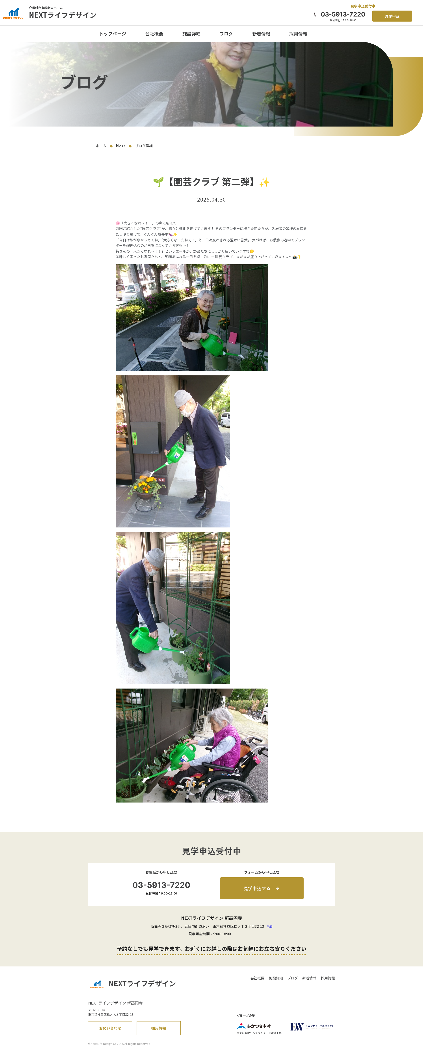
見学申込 (392, 16)
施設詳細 (191, 33)
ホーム (101, 145)
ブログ (226, 33)
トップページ (112, 33)
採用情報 (298, 33)
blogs (120, 145)
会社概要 (154, 33)
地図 (270, 926)
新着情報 (261, 33)
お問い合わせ (110, 1028)
